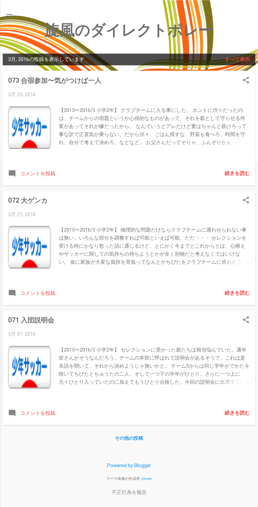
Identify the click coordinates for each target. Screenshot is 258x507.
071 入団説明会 (31, 320)
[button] (246, 80)
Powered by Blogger (129, 465)
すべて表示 (237, 59)
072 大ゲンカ (28, 200)
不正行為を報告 (129, 492)
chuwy (147, 479)
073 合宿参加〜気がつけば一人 (54, 80)
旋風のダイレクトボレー (129, 30)
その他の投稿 (129, 438)
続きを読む (237, 173)
